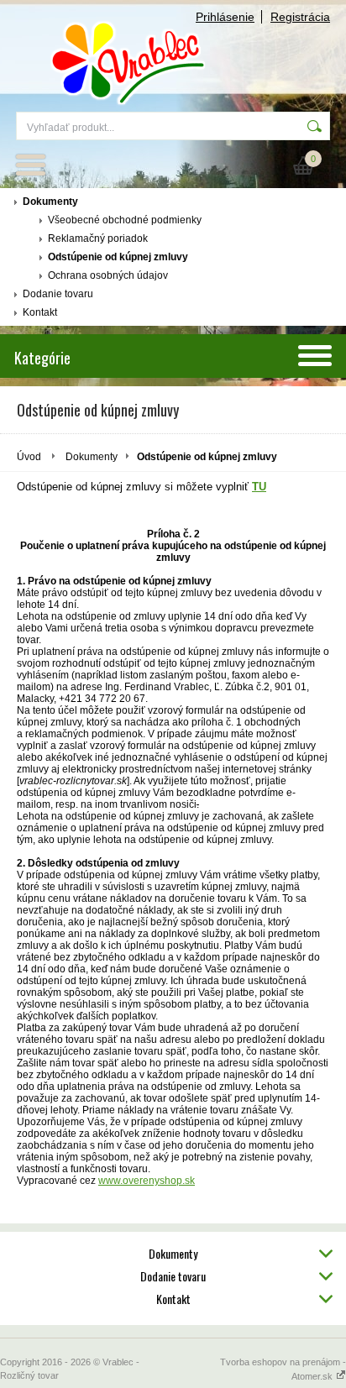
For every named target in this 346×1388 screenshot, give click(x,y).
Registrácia (300, 17)
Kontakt (40, 312)
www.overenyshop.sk (146, 1180)
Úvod (29, 457)
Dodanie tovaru (58, 294)
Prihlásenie (225, 17)
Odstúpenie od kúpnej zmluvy (118, 257)
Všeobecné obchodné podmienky (125, 220)
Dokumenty (50, 201)
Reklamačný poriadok (98, 238)
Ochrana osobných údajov (108, 275)
